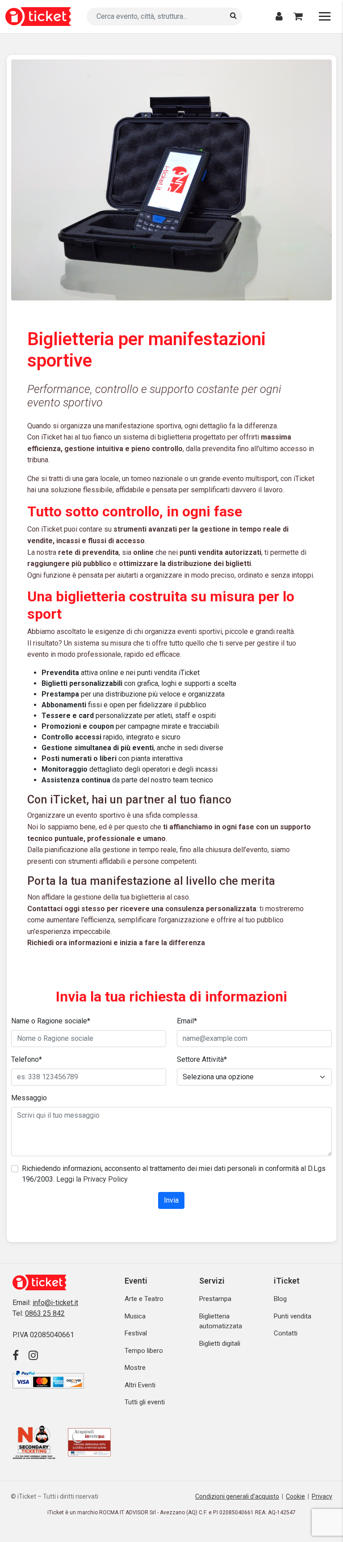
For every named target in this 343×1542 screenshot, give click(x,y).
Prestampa (215, 1299)
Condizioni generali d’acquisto (237, 1496)
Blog (280, 1299)
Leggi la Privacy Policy (92, 1179)
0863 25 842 (45, 1313)
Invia (171, 1200)
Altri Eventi (140, 1385)
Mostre (135, 1368)
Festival (136, 1333)
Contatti (285, 1333)
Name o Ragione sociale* (50, 1021)
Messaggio (29, 1098)
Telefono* (26, 1059)
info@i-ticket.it (55, 1302)
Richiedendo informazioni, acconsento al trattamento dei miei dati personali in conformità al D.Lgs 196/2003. (174, 1173)
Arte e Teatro (144, 1299)
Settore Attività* (202, 1059)
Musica (135, 1316)
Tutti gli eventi (145, 1402)
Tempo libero (144, 1351)
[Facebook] (19, 1355)
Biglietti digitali (219, 1343)
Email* (187, 1021)
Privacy (322, 1496)
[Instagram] (37, 1355)
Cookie (295, 1496)
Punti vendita (292, 1316)
